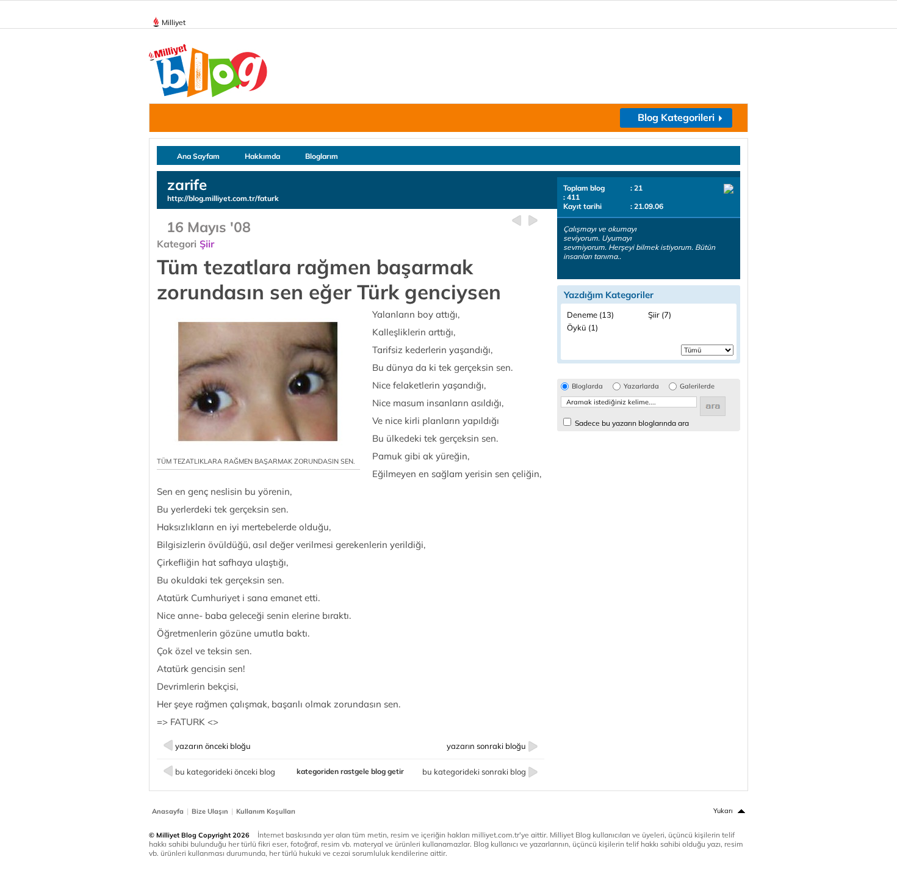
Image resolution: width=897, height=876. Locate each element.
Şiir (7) (659, 314)
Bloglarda (587, 386)
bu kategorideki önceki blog (225, 771)
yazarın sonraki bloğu (486, 746)
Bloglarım (321, 156)
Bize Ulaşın (210, 811)
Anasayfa (168, 811)
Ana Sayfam (198, 156)
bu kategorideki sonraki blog (474, 771)
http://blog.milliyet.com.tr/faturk (223, 198)
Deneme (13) (590, 314)
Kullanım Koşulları (265, 811)
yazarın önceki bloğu (213, 746)
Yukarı (723, 810)
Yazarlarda (641, 386)
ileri (533, 221)
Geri (516, 221)
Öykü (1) (582, 327)
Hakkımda (262, 156)
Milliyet (174, 22)
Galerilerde (697, 386)
